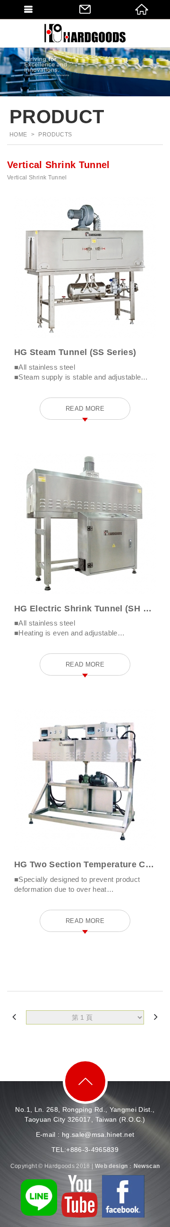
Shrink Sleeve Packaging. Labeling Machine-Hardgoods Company (85, 33)
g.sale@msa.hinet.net (100, 1134)
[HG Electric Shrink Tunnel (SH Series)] (85, 523)
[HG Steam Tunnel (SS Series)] (85, 267)
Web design (111, 1166)
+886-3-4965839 (92, 1149)
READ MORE (85, 408)
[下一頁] (156, 1017)
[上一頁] (14, 1017)
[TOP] (85, 1081)
